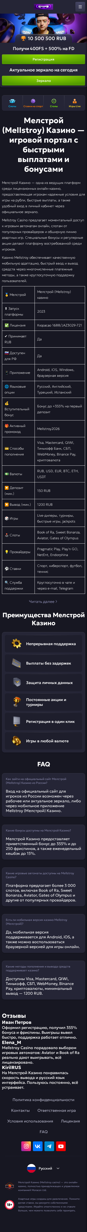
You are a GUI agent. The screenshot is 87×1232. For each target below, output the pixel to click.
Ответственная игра (56, 1110)
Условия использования (30, 1121)
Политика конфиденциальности (43, 1099)
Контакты (20, 1110)
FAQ (44, 1131)
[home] (43, 7)
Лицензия (70, 1121)
